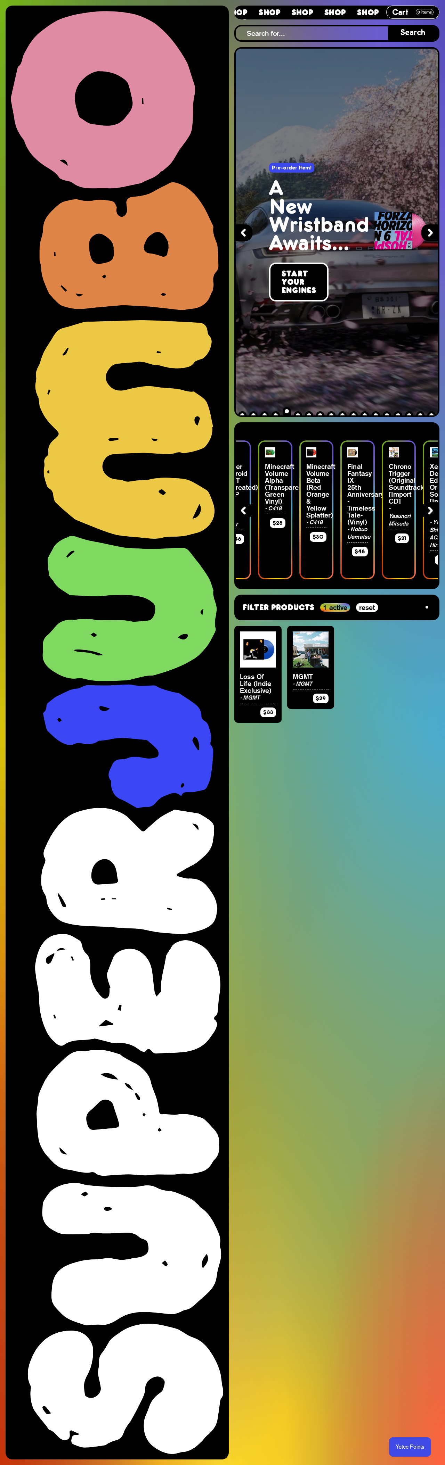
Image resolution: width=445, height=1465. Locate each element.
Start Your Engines (299, 282)
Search (413, 33)
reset (367, 607)
